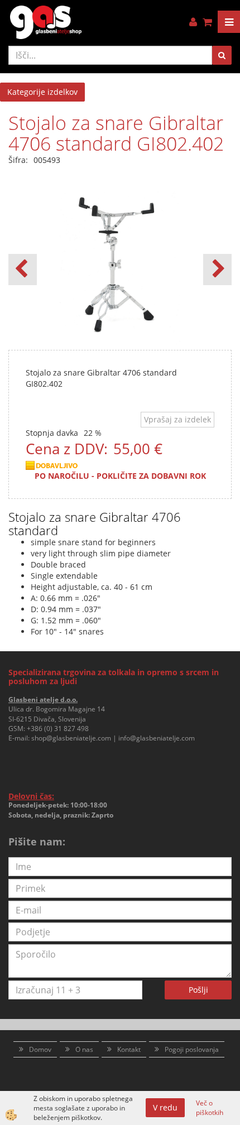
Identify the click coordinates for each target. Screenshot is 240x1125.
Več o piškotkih (209, 1107)
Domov (40, 1049)
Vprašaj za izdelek (177, 419)
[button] (217, 269)
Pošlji (198, 989)
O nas (84, 1049)
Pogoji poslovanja (192, 1049)
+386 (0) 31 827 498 (58, 728)
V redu (165, 1107)
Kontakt (129, 1049)
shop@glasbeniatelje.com (71, 738)
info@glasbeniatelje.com (156, 738)
